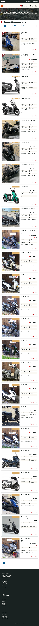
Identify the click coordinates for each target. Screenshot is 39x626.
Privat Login (35, 1)
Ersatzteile (4, 603)
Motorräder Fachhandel (6, 577)
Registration (28, 1)
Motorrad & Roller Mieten (6, 587)
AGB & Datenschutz (5, 619)
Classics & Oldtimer (5, 596)
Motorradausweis (5, 618)
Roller (3, 593)
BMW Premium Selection (6, 578)
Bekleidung (4, 605)
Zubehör (3, 604)
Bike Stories (4, 599)
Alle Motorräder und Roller (7, 575)
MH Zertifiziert (4, 581)
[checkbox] (12, 25)
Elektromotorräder (5, 598)
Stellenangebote (5, 606)
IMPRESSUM (4, 621)
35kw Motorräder (5, 591)
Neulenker (3, 594)
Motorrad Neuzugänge (6, 576)
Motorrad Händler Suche (6, 611)
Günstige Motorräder (5, 595)
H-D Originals (4, 580)
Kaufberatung (4, 616)
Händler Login (4, 612)
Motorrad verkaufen (5, 583)
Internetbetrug (4, 617)
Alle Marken (4, 582)
